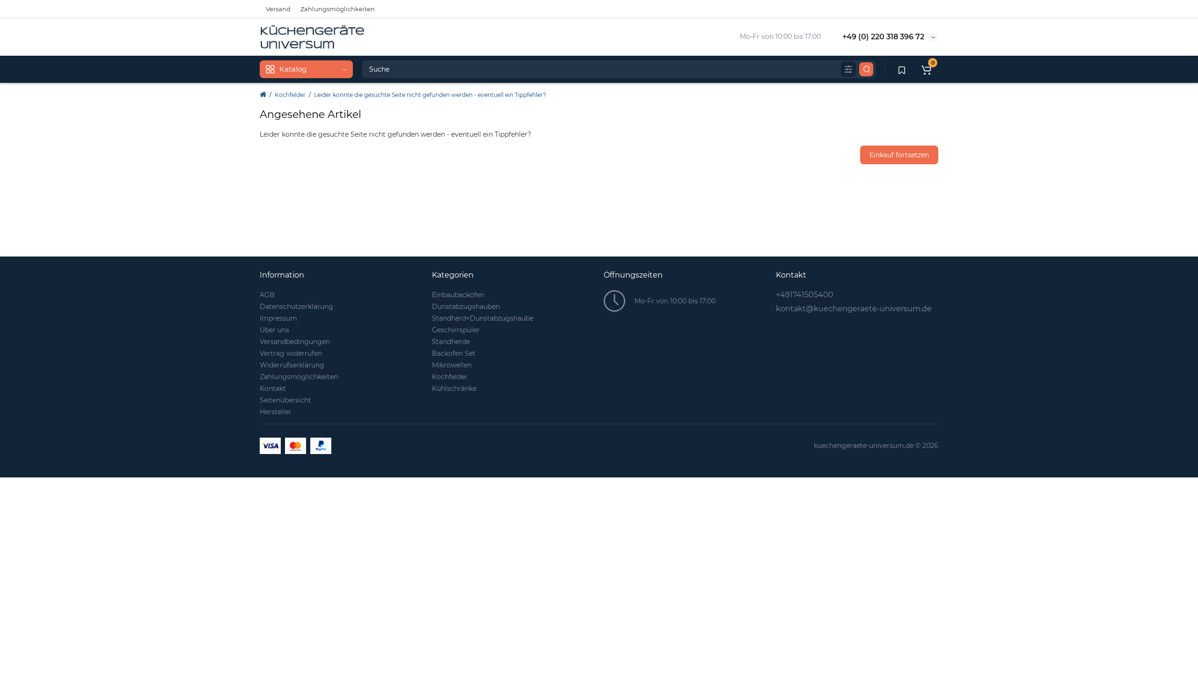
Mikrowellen (452, 365)
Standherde (451, 341)
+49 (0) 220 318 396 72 (883, 36)
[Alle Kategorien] (848, 69)
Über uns (274, 330)
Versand (278, 9)
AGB (267, 295)
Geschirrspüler (456, 330)
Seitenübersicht (285, 400)
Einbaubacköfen (458, 295)
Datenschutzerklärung (296, 306)
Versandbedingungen (295, 341)
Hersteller (276, 412)
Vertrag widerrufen (291, 353)
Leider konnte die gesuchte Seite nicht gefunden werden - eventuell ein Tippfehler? (430, 94)
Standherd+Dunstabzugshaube (482, 318)
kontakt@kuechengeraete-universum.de (854, 308)
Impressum (278, 318)
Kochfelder (290, 94)
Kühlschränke (454, 388)
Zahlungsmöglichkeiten (337, 9)
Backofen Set (453, 353)
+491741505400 (804, 294)
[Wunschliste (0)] (902, 69)
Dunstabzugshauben (466, 306)
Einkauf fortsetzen (899, 155)
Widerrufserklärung (292, 365)
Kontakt (273, 388)
